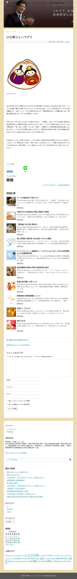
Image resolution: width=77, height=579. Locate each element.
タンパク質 (41, 555)
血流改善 (39, 561)
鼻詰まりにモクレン (13, 475)
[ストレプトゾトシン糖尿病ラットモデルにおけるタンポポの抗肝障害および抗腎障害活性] (11, 255)
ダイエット (61, 555)
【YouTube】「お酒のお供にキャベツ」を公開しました (25, 486)
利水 (32, 558)
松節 (65, 558)
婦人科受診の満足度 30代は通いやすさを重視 (34, 239)
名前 (9, 380)
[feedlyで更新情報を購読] (8, 180)
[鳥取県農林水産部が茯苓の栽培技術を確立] (11, 271)
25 (12, 542)
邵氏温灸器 (61, 561)
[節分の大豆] (11, 324)
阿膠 (65, 561)
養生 (6, 563)
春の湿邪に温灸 (12, 483)
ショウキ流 (31, 554)
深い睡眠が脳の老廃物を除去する (17, 340)
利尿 (29, 558)
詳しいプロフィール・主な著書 (15, 453)
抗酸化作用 (59, 558)
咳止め (38, 558)
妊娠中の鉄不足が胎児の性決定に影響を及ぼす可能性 (25, 496)
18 (12, 540)
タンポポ (48, 555)
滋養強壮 (10, 561)
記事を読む (20, 207)
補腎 (42, 561)
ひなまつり (53, 185)
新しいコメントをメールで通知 (19, 401)
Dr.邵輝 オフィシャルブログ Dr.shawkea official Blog (40, 575)
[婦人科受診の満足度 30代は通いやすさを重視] (11, 242)
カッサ (22, 555)
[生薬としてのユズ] (11, 312)
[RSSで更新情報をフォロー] (11, 180)
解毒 (49, 561)
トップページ (11, 429)
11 (12, 538)
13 (17, 538)
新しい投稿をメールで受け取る (19, 404)
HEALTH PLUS (8, 555)
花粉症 (26, 561)
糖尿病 (22, 561)
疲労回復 (18, 561)
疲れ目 (14, 561)
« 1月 (7, 544)
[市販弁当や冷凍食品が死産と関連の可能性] (11, 215)
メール (10, 387)
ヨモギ (11, 558)
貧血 (52, 561)
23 (8, 542)
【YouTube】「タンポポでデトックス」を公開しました (25, 477)
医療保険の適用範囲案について (29, 296)
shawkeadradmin (63, 185)
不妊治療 (17, 558)
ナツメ (67, 555)
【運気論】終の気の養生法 (27, 224)
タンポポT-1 (55, 555)
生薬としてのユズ (23, 308)
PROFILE (10, 432)
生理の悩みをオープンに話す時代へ (18, 345)
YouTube (10, 509)
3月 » (12, 544)
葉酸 (30, 561)
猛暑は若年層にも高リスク (27, 282)
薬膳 (34, 561)
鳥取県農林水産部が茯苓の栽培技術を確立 (33, 267)
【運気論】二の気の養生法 (16, 488)
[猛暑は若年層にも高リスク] (11, 285)
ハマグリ (45, 185)
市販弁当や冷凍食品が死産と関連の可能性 (33, 212)
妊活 (42, 558)
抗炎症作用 (53, 558)
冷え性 (25, 558)
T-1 (13, 555)
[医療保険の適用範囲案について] (11, 299)
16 (8, 540)
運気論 (56, 561)
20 (17, 540)
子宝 (45, 558)
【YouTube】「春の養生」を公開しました (21, 494)
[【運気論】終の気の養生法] (11, 228)
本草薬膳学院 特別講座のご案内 (17, 491)
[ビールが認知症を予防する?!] (11, 201)
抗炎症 (48, 558)
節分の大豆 (21, 321)
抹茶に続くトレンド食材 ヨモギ (17, 472)
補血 (45, 561)
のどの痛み (17, 555)
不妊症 (21, 558)
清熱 (68, 558)
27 (17, 542)
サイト (9, 394)
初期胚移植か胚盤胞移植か (16, 480)
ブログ (67, 42)
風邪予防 (69, 561)
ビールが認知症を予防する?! (28, 198)
